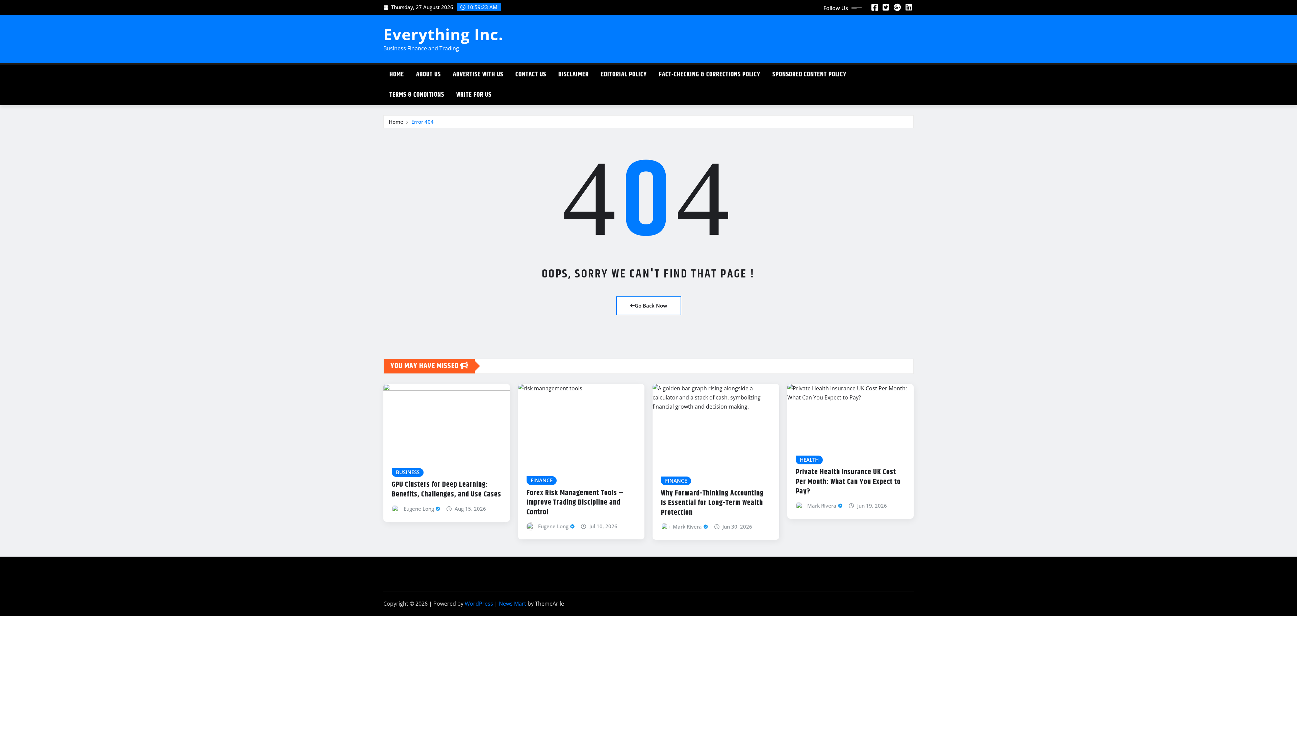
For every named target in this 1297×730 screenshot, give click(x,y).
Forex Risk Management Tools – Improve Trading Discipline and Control (575, 502)
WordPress (479, 603)
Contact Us (530, 74)
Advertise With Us (478, 74)
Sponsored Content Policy (809, 74)
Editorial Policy (624, 74)
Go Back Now (651, 305)
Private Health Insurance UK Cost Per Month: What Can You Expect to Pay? (848, 481)
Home (396, 74)
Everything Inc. (443, 34)
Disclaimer (573, 74)
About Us (428, 74)
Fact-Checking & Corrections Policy (709, 74)
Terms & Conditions (416, 95)
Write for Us (473, 95)
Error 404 (422, 121)
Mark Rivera (687, 526)
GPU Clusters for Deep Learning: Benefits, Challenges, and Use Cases (446, 489)
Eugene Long (419, 508)
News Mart (512, 603)
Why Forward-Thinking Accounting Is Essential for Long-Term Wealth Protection (712, 503)
